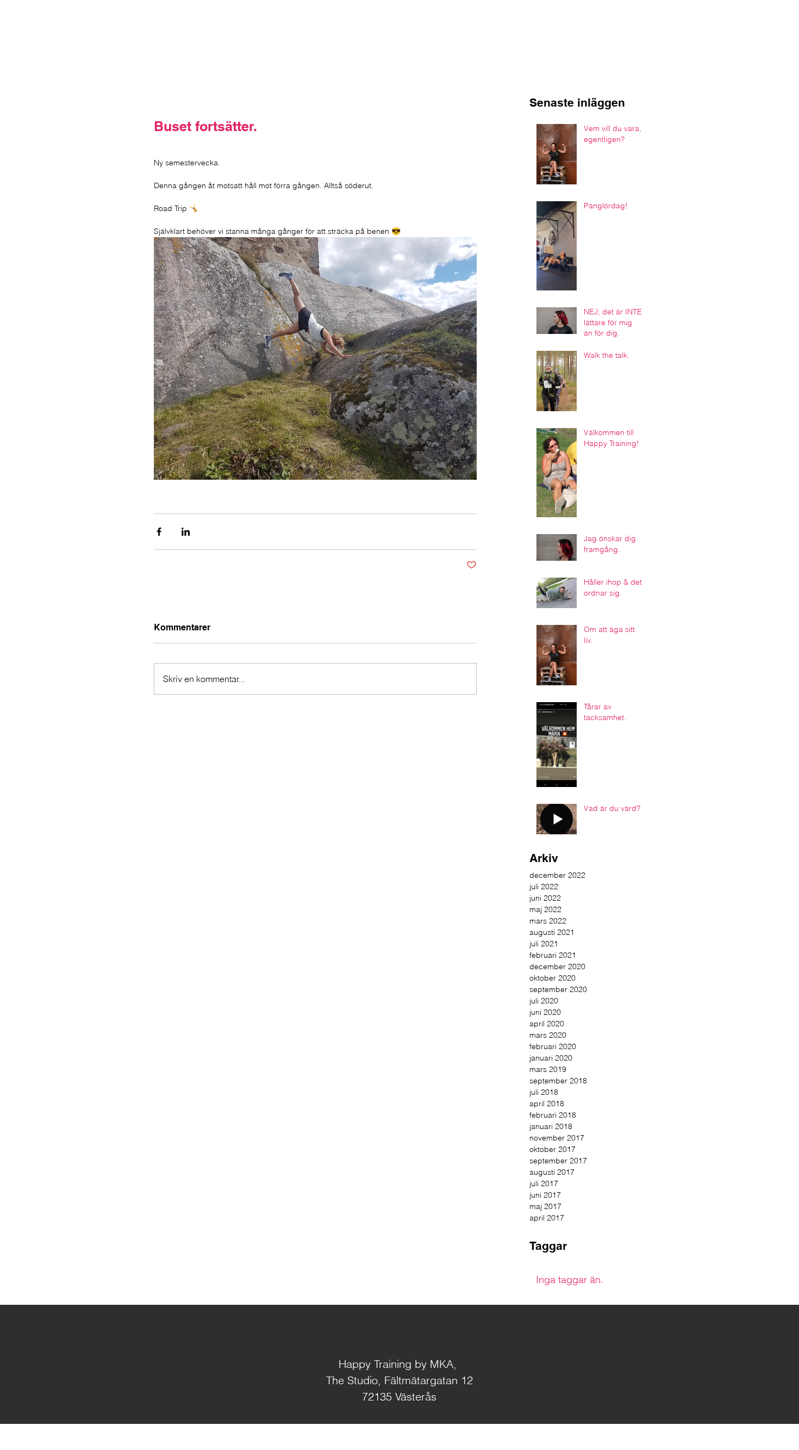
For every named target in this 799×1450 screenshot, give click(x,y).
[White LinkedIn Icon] (723, 48)
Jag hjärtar (416, 1438)
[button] (747, 48)
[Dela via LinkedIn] (185, 531)
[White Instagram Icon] (704, 48)
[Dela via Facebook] (159, 531)
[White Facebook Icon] (685, 48)
